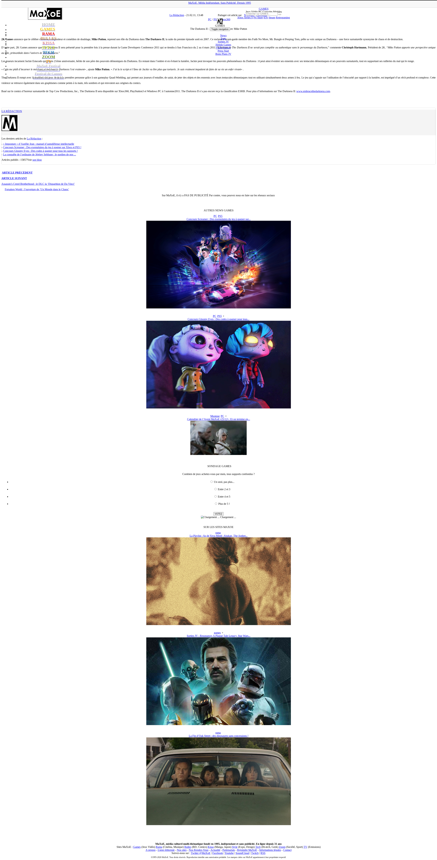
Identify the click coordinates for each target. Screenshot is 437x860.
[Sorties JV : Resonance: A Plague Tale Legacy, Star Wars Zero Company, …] (218, 724)
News (223, 35)
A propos (151, 850)
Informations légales (270, 850)
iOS (266, 17)
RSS (262, 853)
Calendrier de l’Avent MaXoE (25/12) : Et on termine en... (218, 419)
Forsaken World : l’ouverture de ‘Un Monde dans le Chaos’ (37, 189)
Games (137, 846)
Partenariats (228, 850)
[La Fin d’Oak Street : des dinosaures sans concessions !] (218, 824)
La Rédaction (12, 111)
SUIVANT (14, 178)
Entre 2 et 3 (224, 489)
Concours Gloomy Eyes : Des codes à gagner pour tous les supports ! (40, 150)
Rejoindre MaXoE (247, 850)
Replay (223, 47)
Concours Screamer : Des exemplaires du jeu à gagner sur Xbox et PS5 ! (42, 147)
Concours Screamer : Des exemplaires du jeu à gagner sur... (219, 219)
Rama (159, 846)
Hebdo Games (223, 44)
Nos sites (182, 850)
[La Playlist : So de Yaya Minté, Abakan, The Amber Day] (218, 624)
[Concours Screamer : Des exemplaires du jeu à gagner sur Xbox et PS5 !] (218, 307)
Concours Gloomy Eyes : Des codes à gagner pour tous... (218, 319)
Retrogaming (283, 17)
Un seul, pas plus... (224, 481)
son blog (37, 159)
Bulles (187, 846)
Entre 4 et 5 (224, 496)
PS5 (220, 216)
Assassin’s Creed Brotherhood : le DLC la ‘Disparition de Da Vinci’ (38, 183)
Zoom (282, 846)
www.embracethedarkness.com (313, 91)
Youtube (229, 853)
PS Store (258, 17)
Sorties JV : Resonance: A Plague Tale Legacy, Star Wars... (218, 635)
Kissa (211, 846)
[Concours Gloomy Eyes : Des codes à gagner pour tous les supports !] (218, 407)
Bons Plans (223, 53)
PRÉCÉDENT (17, 172)
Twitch (255, 853)
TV (305, 846)
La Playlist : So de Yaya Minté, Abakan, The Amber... (219, 535)
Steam (272, 17)
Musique (215, 416)
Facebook (217, 853)
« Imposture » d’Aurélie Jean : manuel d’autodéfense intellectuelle (38, 143)
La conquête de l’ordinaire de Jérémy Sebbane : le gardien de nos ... (39, 154)
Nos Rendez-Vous (198, 850)
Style (234, 846)
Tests (223, 38)
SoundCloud (242, 853)
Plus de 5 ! (224, 503)
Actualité (215, 850)
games (217, 632)
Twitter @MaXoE (200, 853)
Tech (258, 846)
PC (215, 216)
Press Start (223, 50)
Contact (287, 850)
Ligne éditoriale (166, 850)
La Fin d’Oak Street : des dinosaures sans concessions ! (218, 735)
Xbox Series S (245, 17)
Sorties (223, 41)
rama (218, 532)
